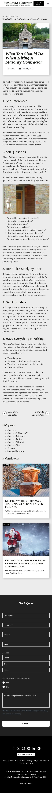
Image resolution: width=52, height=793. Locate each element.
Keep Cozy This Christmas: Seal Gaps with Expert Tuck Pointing (24, 504)
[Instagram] (23, 748)
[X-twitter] (18, 748)
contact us (7, 398)
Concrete (11, 430)
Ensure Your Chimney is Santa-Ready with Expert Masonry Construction (26, 563)
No (7, 687)
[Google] (39, 748)
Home (5, 16)
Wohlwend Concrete (20, 771)
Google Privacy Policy (40, 711)
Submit (26, 723)
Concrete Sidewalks (16, 442)
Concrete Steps (14, 445)
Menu (48, 3)
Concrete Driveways (16, 436)
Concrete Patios (14, 439)
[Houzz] (33, 748)
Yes (7, 683)
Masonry (14, 16)
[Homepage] (17, 3)
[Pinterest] (28, 748)
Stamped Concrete (15, 451)
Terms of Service (11, 714)
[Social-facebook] (13, 748)
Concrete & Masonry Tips (18, 433)
